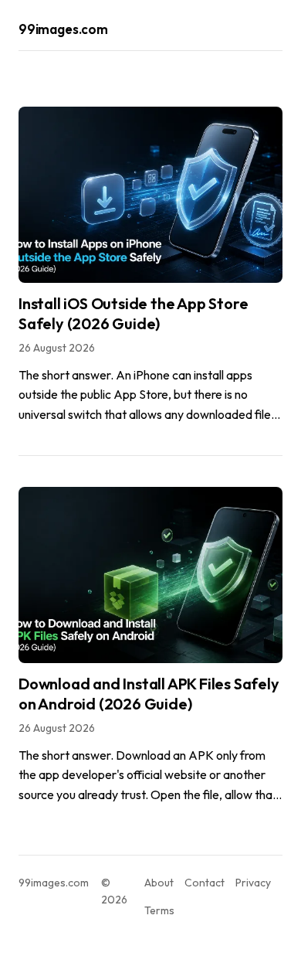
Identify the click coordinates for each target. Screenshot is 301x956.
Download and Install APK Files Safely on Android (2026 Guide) (149, 693)
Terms (159, 910)
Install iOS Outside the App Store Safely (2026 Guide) (133, 313)
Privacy (253, 883)
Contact (204, 883)
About (159, 883)
